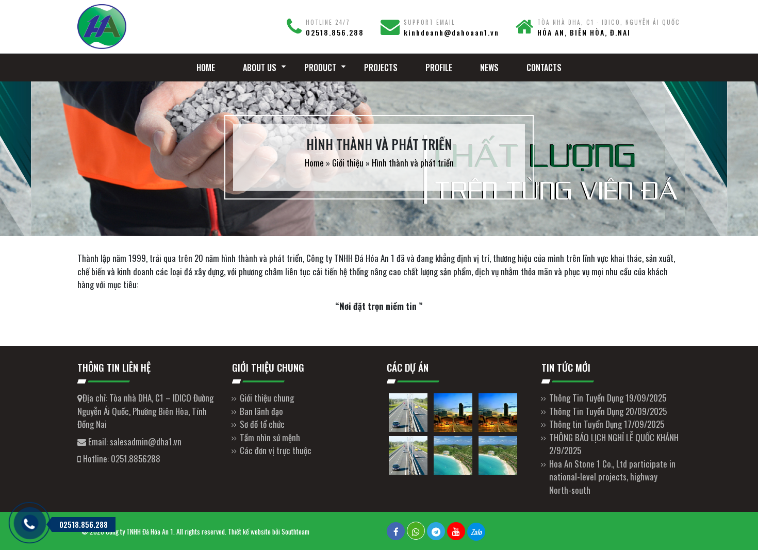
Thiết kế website (249, 531)
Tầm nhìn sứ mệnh (270, 437)
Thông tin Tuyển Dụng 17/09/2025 (606, 424)
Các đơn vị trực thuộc (275, 450)
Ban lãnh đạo (261, 411)
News (489, 67)
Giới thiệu (348, 162)
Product (320, 67)
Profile (438, 67)
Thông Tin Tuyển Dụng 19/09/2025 (607, 397)
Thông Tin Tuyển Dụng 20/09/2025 (608, 411)
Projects (381, 67)
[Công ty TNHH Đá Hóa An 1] (147, 26)
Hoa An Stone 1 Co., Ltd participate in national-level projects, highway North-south (612, 476)
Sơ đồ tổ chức (262, 424)
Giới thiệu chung (267, 397)
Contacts (544, 67)
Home (205, 67)
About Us (259, 67)
